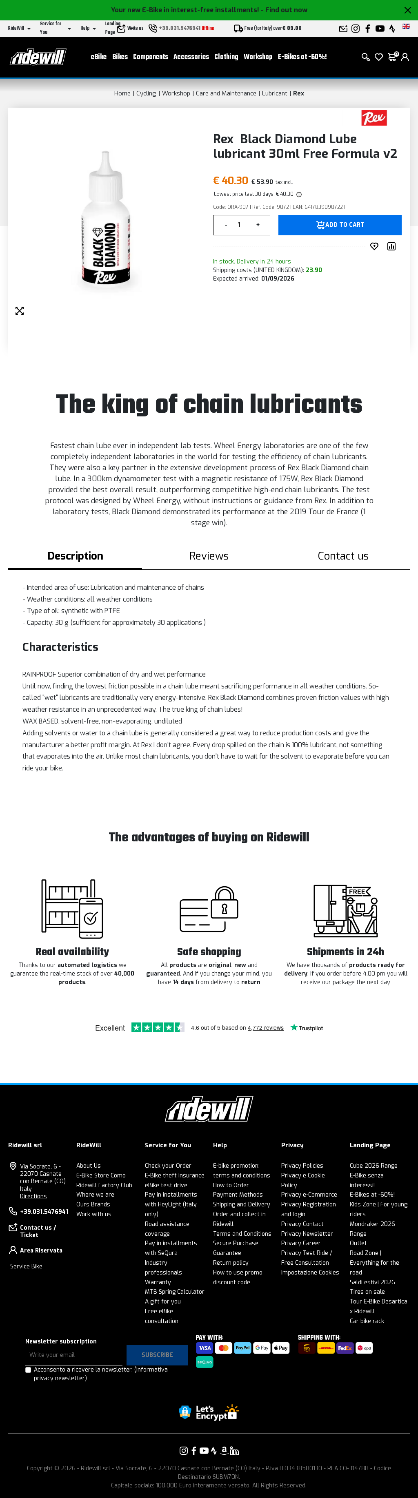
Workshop (258, 57)
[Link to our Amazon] (224, 1451)
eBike (99, 57)
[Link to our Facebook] (194, 1451)
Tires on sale (367, 1292)
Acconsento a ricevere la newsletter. (101, 1374)
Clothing (226, 57)
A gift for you (163, 1301)
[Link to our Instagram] (184, 1451)
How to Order (231, 1185)
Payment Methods (238, 1195)
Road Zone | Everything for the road (374, 1263)
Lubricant (274, 93)
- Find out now (284, 10)
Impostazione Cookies (310, 1273)
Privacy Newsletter (307, 1234)
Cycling (146, 93)
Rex (298, 93)
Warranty (158, 1282)
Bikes (120, 57)
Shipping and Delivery (241, 1204)
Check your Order (168, 1166)
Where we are (95, 1195)
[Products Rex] (374, 117)
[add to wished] (376, 246)
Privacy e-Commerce (309, 1195)
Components (150, 57)
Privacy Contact (302, 1224)
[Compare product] (393, 246)
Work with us (93, 1214)
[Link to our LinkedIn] (234, 1451)
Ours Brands (93, 1204)
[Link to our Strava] (214, 1451)
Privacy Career (301, 1243)
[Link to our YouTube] (204, 1451)
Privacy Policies (302, 1166)
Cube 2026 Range (374, 1166)
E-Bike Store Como (101, 1175)
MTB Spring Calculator (175, 1292)
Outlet (358, 1243)
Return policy (231, 1263)
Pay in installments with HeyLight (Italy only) (171, 1204)
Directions (33, 1196)
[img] (298, 194)
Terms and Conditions (242, 1234)
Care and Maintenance (226, 93)
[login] (405, 57)
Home (122, 93)
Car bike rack (367, 1321)
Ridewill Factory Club (104, 1185)
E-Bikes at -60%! (302, 57)
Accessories (191, 57)
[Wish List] (379, 57)
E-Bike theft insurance (175, 1175)
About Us (88, 1166)
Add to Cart (345, 225)
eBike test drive (166, 1185)
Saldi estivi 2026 (372, 1282)
